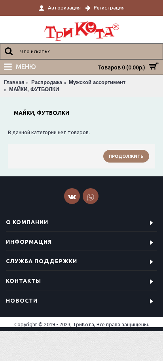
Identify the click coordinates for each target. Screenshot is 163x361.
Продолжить (126, 156)
